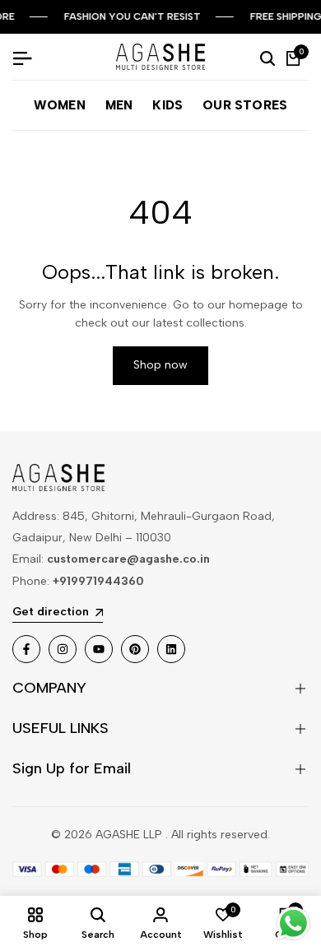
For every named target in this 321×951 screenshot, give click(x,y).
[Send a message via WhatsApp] (293, 923)
